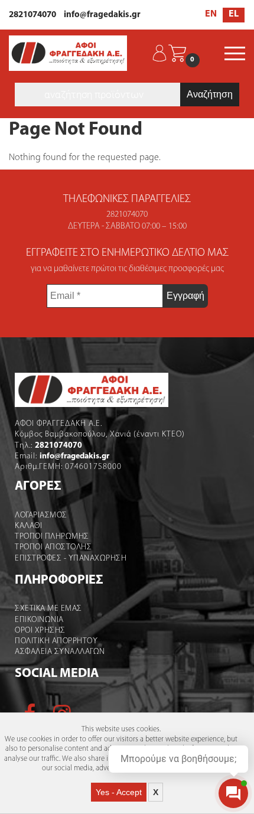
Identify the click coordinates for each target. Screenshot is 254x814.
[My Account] (159, 53)
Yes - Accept (119, 792)
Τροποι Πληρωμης (52, 536)
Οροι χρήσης (40, 630)
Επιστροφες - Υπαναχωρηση (70, 558)
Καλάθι (28, 526)
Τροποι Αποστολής (53, 547)
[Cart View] (177, 53)
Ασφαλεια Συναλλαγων (60, 651)
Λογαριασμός (41, 515)
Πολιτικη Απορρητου (56, 641)
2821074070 (32, 15)
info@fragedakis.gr (102, 15)
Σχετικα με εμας (48, 608)
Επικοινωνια (39, 620)
